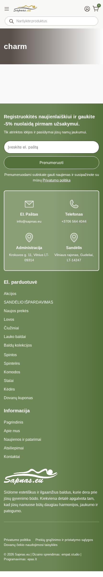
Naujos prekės (16, 311)
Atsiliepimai (14, 448)
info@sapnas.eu (29, 221)
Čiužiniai (11, 328)
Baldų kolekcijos (18, 345)
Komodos (12, 372)
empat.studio (71, 554)
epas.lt (32, 559)
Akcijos (10, 294)
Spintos (10, 355)
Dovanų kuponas (18, 398)
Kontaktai (12, 457)
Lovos (9, 319)
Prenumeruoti (51, 162)
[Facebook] (7, 530)
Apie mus (12, 431)
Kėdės (9, 389)
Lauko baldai (15, 337)
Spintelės (12, 363)
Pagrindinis (13, 422)
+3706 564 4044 (74, 221)
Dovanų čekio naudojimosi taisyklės (30, 545)
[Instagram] (15, 530)
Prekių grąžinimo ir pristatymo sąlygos (64, 540)
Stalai (9, 381)
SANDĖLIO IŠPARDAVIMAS (28, 302)
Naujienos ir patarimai (22, 439)
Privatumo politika (56, 180)
